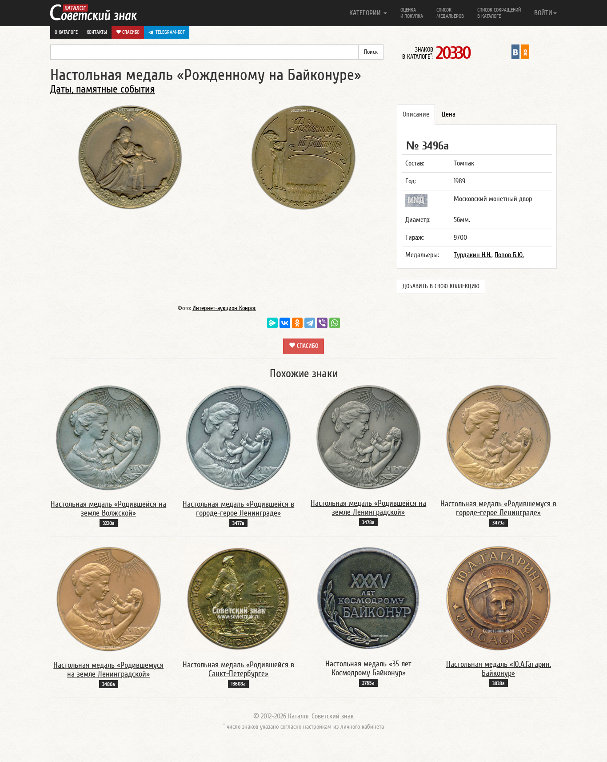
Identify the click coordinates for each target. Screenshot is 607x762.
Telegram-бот (170, 32)
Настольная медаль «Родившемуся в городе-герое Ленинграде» (498, 508)
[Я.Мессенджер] (272, 323)
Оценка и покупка (411, 13)
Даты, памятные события (102, 89)
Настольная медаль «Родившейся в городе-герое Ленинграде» (238, 509)
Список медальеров (450, 13)
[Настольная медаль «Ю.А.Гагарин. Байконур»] (498, 598)
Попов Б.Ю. (509, 255)
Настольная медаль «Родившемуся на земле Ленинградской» (108, 670)
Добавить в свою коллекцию (441, 286)
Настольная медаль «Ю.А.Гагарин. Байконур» (498, 669)
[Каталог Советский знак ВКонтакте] (515, 52)
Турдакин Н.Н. (472, 255)
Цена (448, 114)
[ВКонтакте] (285, 323)
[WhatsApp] (334, 323)
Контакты (97, 32)
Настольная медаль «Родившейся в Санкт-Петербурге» (238, 669)
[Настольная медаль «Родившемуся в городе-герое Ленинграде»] (498, 437)
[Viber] (322, 323)
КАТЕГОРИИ (366, 13)
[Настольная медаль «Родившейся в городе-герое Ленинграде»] (238, 437)
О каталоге (66, 32)
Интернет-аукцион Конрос (224, 308)
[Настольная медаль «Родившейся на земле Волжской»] (108, 437)
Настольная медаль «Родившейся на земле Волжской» (108, 509)
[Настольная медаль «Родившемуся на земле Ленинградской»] (108, 599)
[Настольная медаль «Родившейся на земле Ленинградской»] (368, 437)
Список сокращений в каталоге (499, 13)
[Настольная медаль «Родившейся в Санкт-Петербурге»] (238, 598)
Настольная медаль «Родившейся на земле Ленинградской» (368, 508)
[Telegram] (309, 323)
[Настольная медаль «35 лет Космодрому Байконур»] (368, 598)
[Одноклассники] (297, 323)
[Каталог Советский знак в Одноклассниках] (525, 52)
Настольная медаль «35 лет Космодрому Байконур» (368, 668)
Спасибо (130, 32)
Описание (416, 114)
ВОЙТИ (543, 13)
